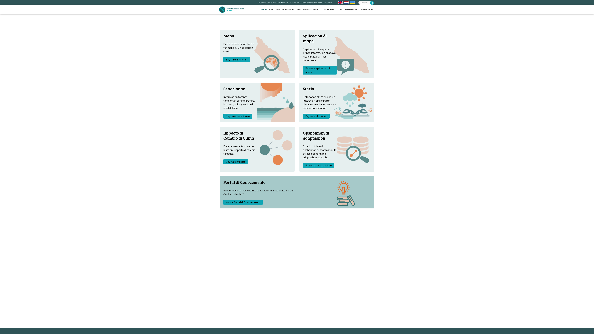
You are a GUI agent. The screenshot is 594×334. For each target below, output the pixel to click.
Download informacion (277, 2)
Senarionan (328, 9)
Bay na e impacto (236, 161)
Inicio (264, 9)
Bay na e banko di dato (318, 165)
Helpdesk (262, 2)
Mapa (271, 9)
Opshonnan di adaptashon (359, 9)
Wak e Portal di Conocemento (243, 202)
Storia (339, 9)
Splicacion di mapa (285, 9)
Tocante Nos (294, 2)
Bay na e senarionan (238, 116)
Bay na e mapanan (236, 59)
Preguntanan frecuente (312, 2)
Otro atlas (327, 2)
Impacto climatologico (308, 9)
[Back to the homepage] (231, 9)
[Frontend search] (372, 3)
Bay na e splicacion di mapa (317, 70)
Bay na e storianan (316, 116)
